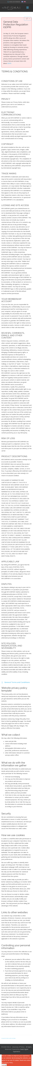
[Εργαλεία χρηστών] (27, 18)
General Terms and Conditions (17, 682)
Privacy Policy (8, 1062)
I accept (4, 1065)
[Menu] (27, 8)
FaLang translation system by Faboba (8, 1038)
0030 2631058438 (14, 2)
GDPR (9, 63)
